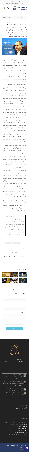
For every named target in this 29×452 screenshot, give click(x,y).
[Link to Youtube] (8, 450)
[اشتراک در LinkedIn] (14, 256)
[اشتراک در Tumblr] (12, 256)
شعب (10, 243)
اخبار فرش (22, 17)
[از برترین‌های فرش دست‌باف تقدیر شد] (23, 274)
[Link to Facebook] (20, 450)
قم (6, 243)
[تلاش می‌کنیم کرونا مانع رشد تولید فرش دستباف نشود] (14, 274)
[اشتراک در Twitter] (22, 256)
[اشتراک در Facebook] (24, 256)
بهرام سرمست (16, 243)
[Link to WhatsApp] (15, 450)
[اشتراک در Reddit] (7, 256)
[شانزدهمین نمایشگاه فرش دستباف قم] (23, 280)
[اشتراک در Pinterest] (17, 256)
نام (24, 298)
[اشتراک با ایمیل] (4, 256)
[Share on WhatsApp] (19, 256)
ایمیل (23, 305)
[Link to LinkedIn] (3, 450)
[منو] (5, 8)
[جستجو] (8, 8)
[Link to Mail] (10, 450)
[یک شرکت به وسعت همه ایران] (6, 274)
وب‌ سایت (23, 312)
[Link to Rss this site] (6, 450)
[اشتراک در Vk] (9, 256)
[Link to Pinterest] (18, 450)
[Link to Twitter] (13, 450)
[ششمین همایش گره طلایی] (6, 280)
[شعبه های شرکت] (14, 280)
